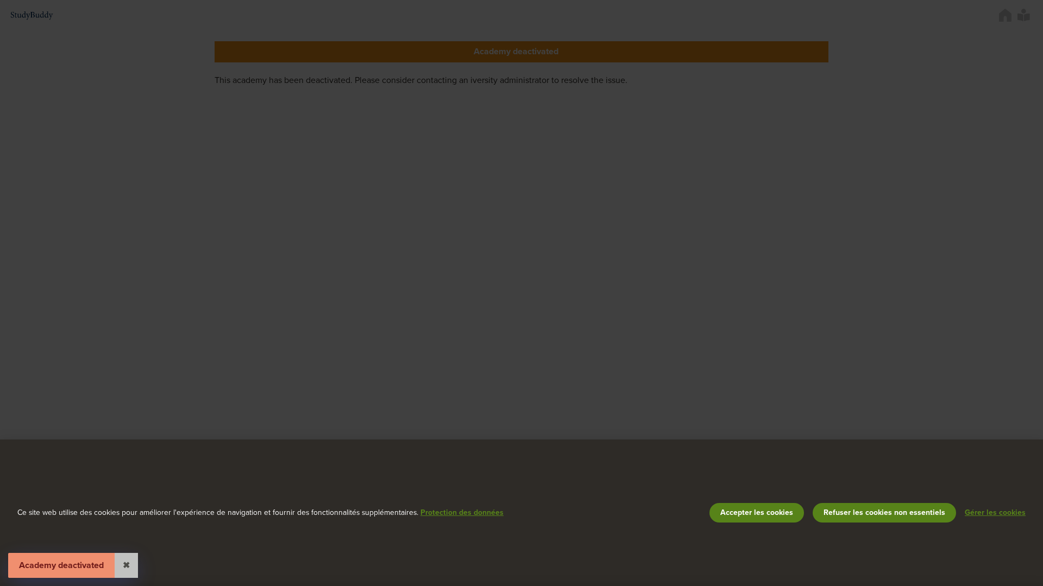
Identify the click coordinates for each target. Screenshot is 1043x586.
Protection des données (462, 512)
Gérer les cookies (995, 512)
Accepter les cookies (756, 512)
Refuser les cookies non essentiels (884, 512)
